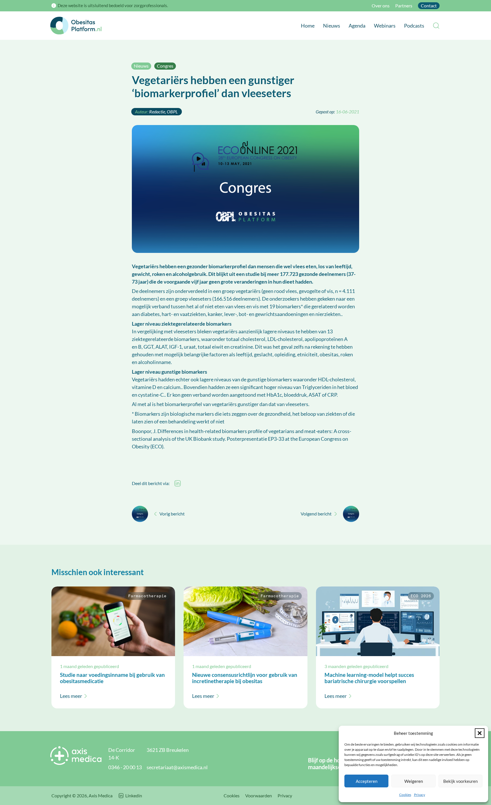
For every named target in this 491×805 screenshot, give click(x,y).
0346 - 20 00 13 (125, 767)
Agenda (357, 25)
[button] (479, 733)
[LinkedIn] (177, 483)
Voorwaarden (258, 795)
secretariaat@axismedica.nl (177, 767)
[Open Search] (436, 25)
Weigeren (413, 781)
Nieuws (331, 25)
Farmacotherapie (147, 596)
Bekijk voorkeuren (460, 781)
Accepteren (366, 781)
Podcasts (414, 25)
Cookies (405, 794)
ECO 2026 (421, 596)
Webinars (385, 25)
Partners (403, 5)
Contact (429, 5)
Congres (165, 65)
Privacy (419, 794)
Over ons (381, 5)
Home (308, 25)
